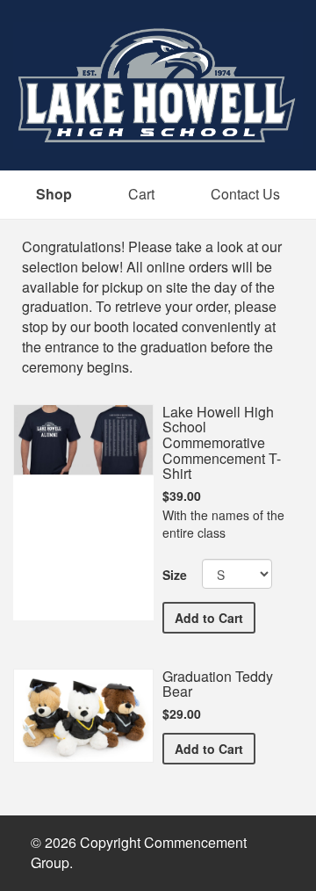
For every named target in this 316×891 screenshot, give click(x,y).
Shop (54, 194)
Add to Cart (215, 617)
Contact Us (245, 194)
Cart (141, 194)
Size (174, 574)
